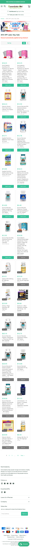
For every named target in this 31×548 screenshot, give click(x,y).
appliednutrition (5, 142)
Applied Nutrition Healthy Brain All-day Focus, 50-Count (7, 173)
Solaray (3, 281)
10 (18, 455)
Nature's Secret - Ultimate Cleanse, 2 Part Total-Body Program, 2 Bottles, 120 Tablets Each (7, 440)
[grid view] (24, 43)
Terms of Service (20, 537)
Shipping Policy (10, 537)
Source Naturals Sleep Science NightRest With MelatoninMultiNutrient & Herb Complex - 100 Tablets (23, 142)
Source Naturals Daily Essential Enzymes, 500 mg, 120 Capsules (8, 240)
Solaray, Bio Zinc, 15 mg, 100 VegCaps (22, 437)
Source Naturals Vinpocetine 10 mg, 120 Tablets (22, 367)
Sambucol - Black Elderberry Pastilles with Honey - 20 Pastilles (22, 308)
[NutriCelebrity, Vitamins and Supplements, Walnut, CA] (15, 523)
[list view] (28, 43)
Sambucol (19, 312)
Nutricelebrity (5, 82)
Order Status (7, 535)
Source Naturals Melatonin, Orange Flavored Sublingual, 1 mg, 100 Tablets (23, 210)
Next (22, 455)
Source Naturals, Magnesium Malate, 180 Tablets (22, 337)
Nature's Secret (5, 111)
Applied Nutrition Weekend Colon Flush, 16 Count (8, 139)
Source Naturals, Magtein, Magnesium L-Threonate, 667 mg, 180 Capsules (7, 338)
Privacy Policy (14, 535)
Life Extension (20, 407)
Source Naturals (20, 114)
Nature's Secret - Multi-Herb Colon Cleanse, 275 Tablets (7, 108)
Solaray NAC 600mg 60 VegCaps (7, 279)
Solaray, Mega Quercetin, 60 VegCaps (6, 307)
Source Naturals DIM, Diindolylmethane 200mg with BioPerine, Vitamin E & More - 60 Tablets (23, 109)
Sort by (9, 43)
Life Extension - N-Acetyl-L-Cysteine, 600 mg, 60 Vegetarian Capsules (22, 403)
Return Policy (23, 535)
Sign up (24, 513)
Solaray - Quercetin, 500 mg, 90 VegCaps (23, 279)
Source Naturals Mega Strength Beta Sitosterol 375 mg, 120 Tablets (7, 210)
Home (2, 18)
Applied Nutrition (6, 175)
